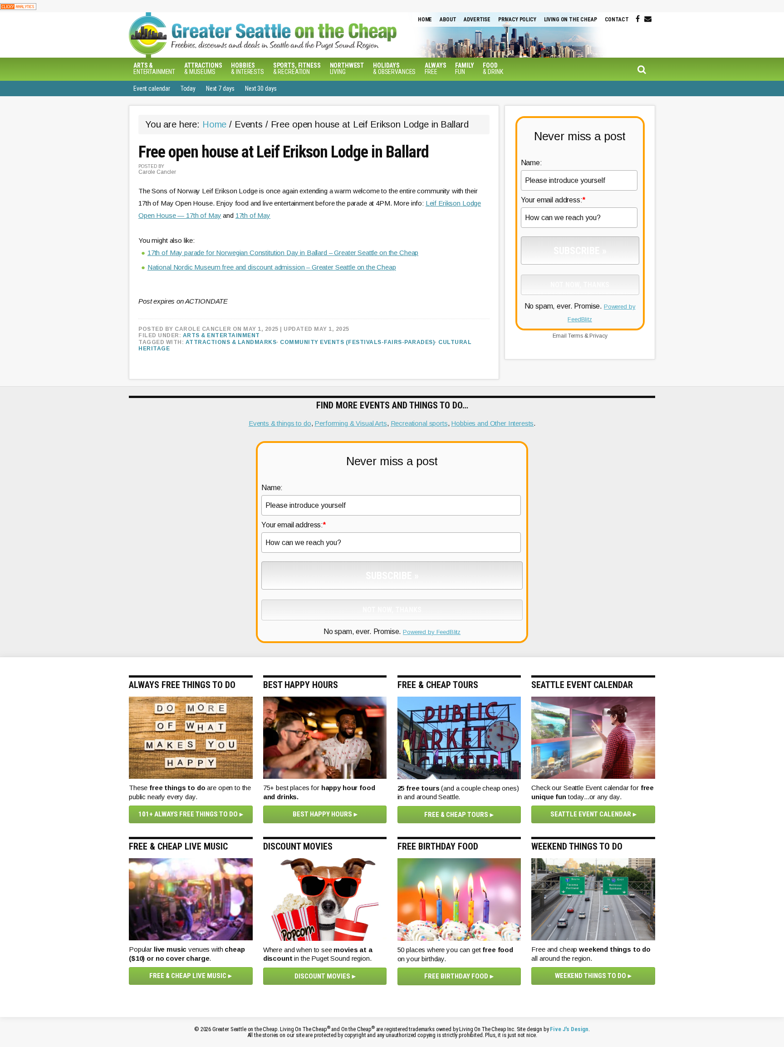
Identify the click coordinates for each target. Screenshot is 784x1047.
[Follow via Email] (648, 19)
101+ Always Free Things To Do (188, 814)
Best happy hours (322, 814)
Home (425, 19)
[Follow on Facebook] (638, 19)
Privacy (598, 336)
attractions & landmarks (231, 342)
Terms (575, 336)
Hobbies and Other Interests (492, 423)
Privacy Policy (517, 19)
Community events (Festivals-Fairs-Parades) (357, 342)
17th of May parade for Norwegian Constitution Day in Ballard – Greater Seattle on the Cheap (282, 252)
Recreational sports (419, 423)
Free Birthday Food (456, 976)
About (448, 19)
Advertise (477, 19)
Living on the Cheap (570, 19)
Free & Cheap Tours (456, 815)
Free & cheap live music (187, 976)
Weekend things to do (590, 976)
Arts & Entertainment (221, 335)
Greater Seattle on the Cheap (281, 35)
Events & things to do (280, 423)
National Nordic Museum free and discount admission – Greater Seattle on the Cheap (271, 267)
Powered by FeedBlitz (432, 632)
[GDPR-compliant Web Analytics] (18, 6)
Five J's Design (569, 1029)
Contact (617, 19)
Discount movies (322, 976)
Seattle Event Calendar (590, 814)
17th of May (252, 215)
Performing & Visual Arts (350, 423)
